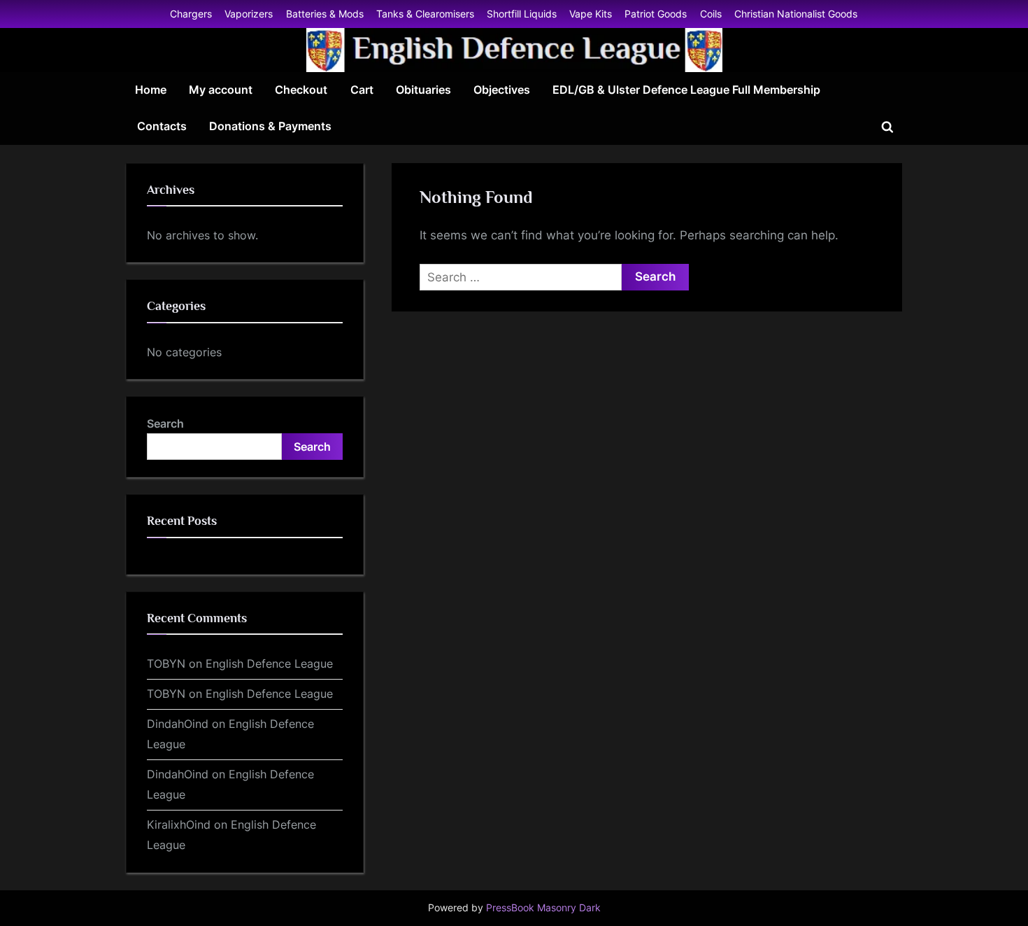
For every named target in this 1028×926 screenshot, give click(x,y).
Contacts (162, 126)
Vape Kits (590, 14)
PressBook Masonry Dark (543, 907)
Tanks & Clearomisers (425, 14)
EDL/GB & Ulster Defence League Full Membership (686, 90)
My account (220, 90)
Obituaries (423, 90)
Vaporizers (248, 14)
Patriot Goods (655, 14)
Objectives (501, 90)
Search (165, 423)
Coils (711, 14)
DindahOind (177, 724)
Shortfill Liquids (522, 14)
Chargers (191, 14)
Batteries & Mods (325, 14)
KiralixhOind (178, 825)
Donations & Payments (270, 126)
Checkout (301, 90)
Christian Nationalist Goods (795, 14)
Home (150, 90)
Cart (361, 90)
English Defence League (269, 664)
